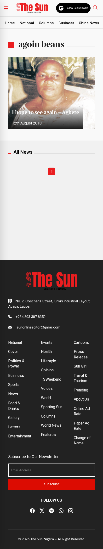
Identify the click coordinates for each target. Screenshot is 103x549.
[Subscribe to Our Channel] (51, 511)
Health (46, 351)
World (46, 398)
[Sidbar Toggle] (6, 8)
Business (66, 23)
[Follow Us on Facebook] (32, 511)
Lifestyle (48, 361)
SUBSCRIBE (51, 484)
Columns (46, 23)
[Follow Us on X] (42, 511)
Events (46, 342)
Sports (13, 384)
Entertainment (19, 436)
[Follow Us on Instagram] (70, 511)
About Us (81, 399)
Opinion (47, 370)
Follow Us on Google (77, 8)
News (13, 394)
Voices (47, 388)
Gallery (14, 417)
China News (89, 23)
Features (48, 434)
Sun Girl (80, 366)
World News (51, 425)
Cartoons (81, 342)
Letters (14, 427)
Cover (13, 351)
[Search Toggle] (95, 7)
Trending (81, 390)
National (27, 23)
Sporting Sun (51, 407)
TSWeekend (51, 379)
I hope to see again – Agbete (45, 112)
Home (10, 23)
